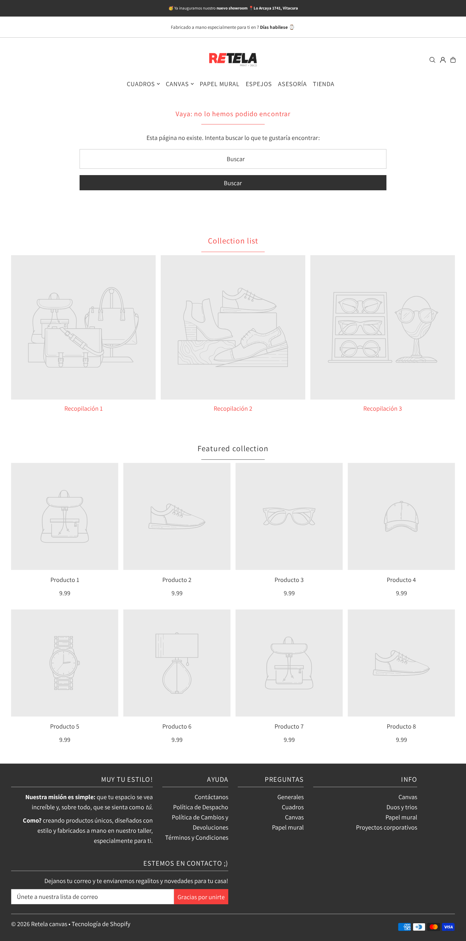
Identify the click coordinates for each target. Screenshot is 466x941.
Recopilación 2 (233, 408)
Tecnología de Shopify (101, 924)
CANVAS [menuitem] (177, 84)
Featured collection (233, 448)
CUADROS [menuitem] (141, 84)
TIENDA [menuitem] (323, 84)
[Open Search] (432, 60)
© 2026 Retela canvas (39, 924)
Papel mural (288, 827)
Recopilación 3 (382, 408)
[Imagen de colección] (83, 327)
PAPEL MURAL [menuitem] (220, 84)
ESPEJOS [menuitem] (259, 84)
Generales (290, 797)
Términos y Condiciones (196, 837)
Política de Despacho (200, 807)
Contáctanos (211, 797)
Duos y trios (401, 807)
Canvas (294, 817)
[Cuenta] (443, 60)
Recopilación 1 (83, 408)
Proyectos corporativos (386, 827)
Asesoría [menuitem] (292, 84)
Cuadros (293, 807)
